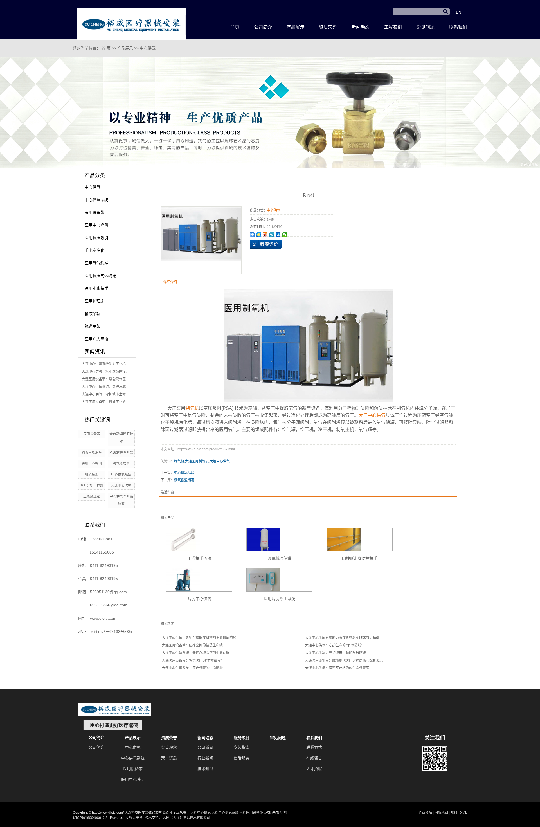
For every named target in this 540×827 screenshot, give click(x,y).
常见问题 (426, 27)
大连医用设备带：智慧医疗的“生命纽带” (192, 660)
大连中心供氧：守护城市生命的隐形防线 (335, 653)
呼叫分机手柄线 (92, 485)
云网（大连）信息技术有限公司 (186, 818)
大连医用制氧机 (197, 461)
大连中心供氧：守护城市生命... (105, 394)
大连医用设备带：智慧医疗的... (105, 402)
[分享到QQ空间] (258, 234)
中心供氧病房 (184, 473)
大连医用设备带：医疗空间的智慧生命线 (192, 645)
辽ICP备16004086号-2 (90, 818)
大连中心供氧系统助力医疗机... (105, 364)
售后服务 (241, 758)
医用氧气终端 (96, 263)
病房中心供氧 (199, 598)
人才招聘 (314, 769)
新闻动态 (361, 27)
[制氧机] (201, 233)
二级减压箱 (91, 496)
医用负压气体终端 (100, 275)
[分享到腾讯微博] (271, 234)
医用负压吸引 (96, 237)
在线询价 (266, 244)
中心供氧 (148, 48)
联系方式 (314, 747)
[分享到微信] (284, 234)
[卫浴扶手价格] (199, 539)
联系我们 (458, 27)
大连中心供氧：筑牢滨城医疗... (105, 372)
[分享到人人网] (278, 234)
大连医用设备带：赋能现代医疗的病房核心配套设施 (344, 660)
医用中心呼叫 (96, 225)
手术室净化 (94, 250)
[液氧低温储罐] (279, 539)
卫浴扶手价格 (199, 558)
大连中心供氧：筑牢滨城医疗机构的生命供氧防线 (199, 638)
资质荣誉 (328, 27)
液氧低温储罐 (184, 480)
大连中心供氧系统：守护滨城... (105, 387)
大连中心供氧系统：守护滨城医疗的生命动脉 (196, 653)
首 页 (106, 48)
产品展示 (296, 27)
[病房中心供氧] (199, 580)
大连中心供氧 (121, 485)
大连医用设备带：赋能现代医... (105, 379)
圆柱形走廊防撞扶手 (359, 558)
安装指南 (241, 747)
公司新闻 (205, 747)
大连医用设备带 (251, 813)
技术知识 (205, 769)
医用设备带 (94, 212)
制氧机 (179, 461)
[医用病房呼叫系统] (279, 580)
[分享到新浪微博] (265, 234)
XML (463, 813)
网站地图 (442, 813)
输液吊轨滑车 (92, 453)
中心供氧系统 (96, 199)
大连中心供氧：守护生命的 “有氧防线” (333, 645)
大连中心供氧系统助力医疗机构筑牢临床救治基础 (342, 638)
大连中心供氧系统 (225, 813)
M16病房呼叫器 (121, 453)
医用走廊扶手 (96, 288)
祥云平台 (136, 818)
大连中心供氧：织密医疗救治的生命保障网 (337, 668)
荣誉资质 (169, 758)
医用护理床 (94, 301)
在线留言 (314, 758)
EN (458, 12)
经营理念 (169, 747)
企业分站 (425, 813)
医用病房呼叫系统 (279, 598)
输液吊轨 (92, 313)
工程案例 (393, 27)
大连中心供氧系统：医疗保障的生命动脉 (192, 668)
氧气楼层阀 (121, 464)
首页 (234, 27)
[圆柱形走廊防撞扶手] (360, 539)
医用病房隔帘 (96, 339)
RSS (454, 813)
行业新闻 (205, 758)
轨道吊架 (92, 326)
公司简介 (263, 27)
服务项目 (241, 737)
